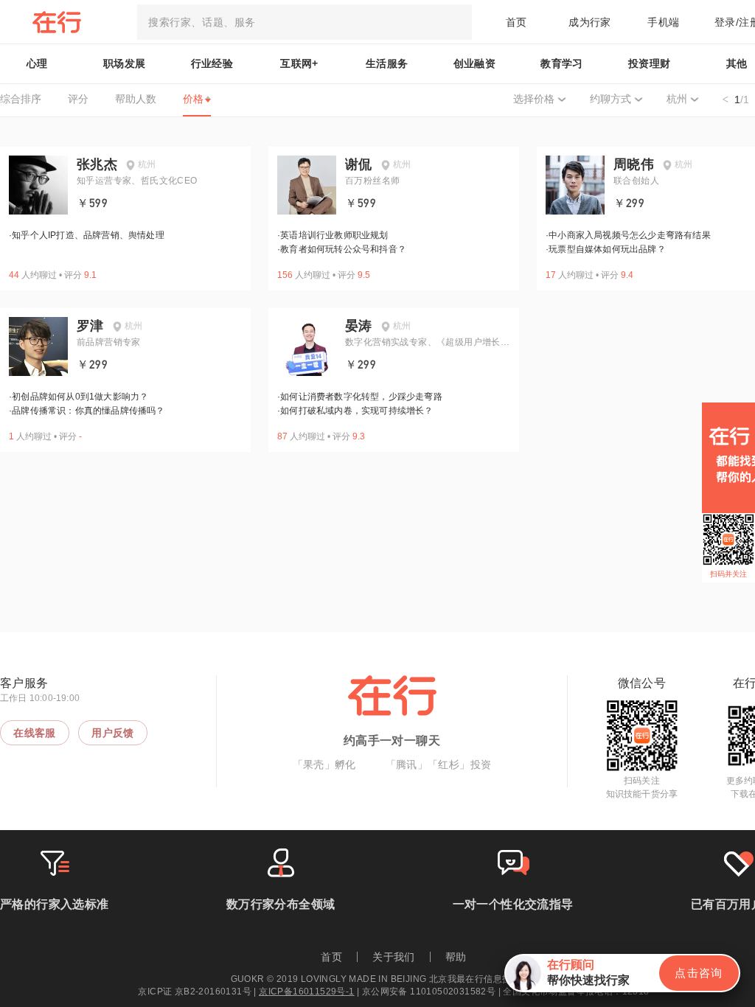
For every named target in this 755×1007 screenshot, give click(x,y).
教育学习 (561, 63)
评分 (78, 99)
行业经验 (212, 63)
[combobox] (304, 22)
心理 (37, 63)
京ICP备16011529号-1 (306, 991)
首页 (516, 22)
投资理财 (649, 63)
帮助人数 (135, 99)
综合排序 (20, 99)
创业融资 (474, 63)
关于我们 (393, 957)
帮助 (456, 957)
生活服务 (387, 63)
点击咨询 (699, 972)
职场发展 (124, 63)
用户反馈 (112, 733)
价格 (193, 99)
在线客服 (34, 733)
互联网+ (299, 63)
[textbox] (304, 22)
